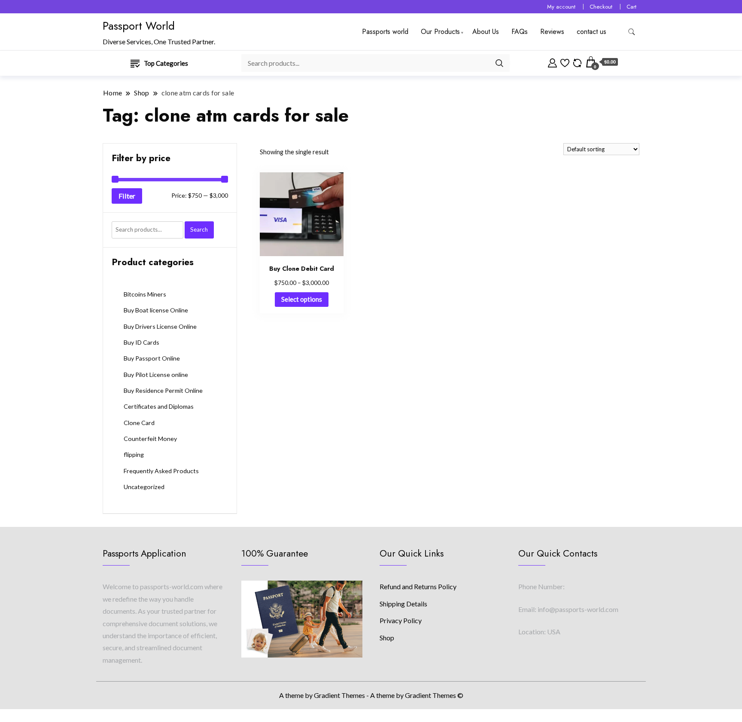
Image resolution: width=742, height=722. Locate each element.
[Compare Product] (577, 62)
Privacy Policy (401, 620)
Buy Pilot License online (156, 374)
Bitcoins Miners (145, 294)
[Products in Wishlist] (564, 62)
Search (199, 229)
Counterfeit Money (150, 438)
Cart (631, 7)
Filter (127, 196)
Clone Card (139, 422)
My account (561, 7)
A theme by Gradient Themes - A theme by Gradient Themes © (371, 695)
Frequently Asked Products (161, 470)
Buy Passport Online (152, 358)
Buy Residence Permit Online (163, 390)
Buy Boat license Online (156, 310)
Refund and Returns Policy (418, 586)
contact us (591, 32)
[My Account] (552, 62)
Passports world (385, 32)
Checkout (601, 7)
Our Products (440, 32)
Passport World (139, 26)
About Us (485, 32)
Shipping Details (403, 604)
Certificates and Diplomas (159, 406)
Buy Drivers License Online (160, 326)
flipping (134, 454)
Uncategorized (144, 486)
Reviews (552, 32)
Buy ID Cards (141, 342)
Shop (387, 637)
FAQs (519, 32)
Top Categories (166, 63)
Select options (301, 299)
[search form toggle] (631, 32)
